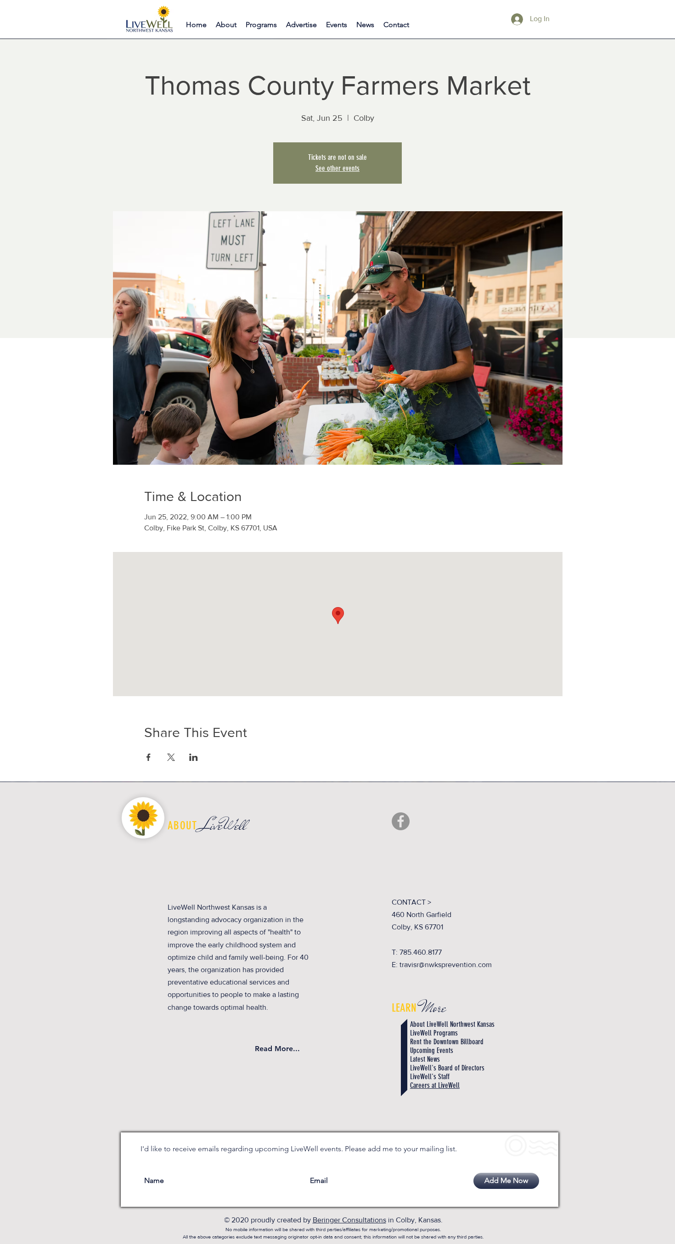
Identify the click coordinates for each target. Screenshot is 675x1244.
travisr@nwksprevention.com (445, 964)
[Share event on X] (171, 757)
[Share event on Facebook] (148, 757)
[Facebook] (401, 821)
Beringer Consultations (349, 1220)
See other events (337, 168)
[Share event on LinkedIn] (193, 757)
